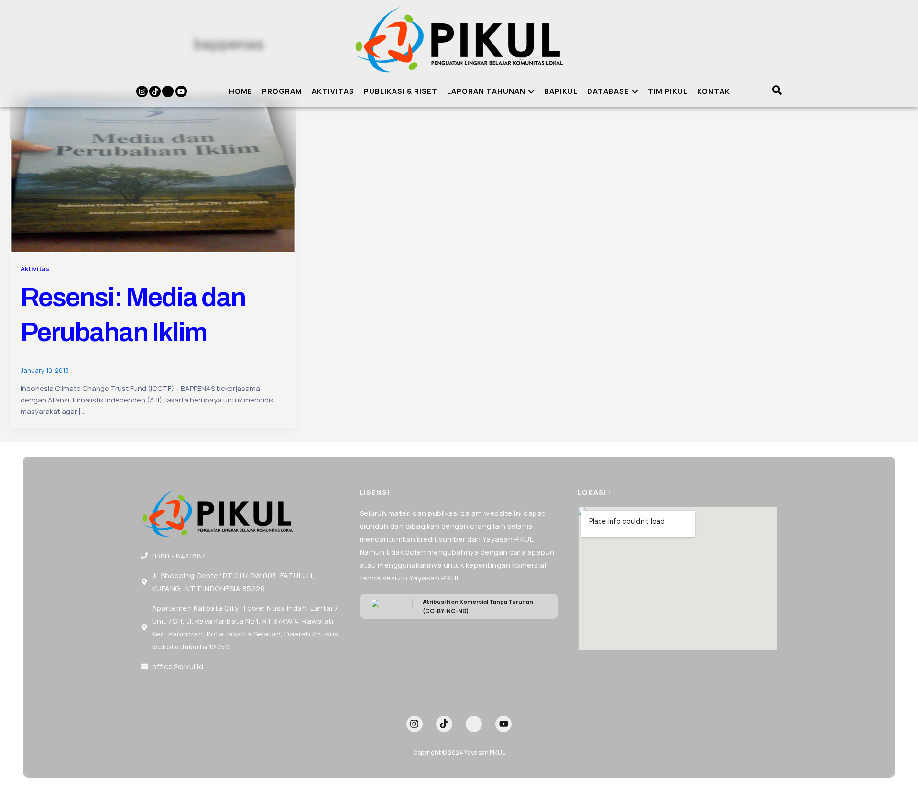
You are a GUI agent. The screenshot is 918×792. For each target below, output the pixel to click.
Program (282, 91)
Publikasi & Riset (400, 91)
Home (240, 91)
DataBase (608, 91)
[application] (530, 91)
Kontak (713, 91)
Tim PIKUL (668, 91)
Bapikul (561, 91)
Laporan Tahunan (486, 91)
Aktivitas (333, 91)
